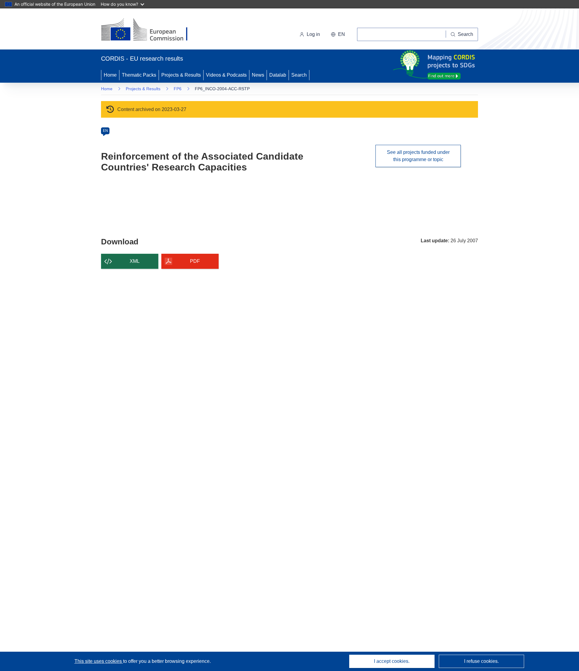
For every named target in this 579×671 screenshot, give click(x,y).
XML (135, 261)
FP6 (178, 88)
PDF (195, 261)
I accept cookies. (392, 661)
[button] (338, 34)
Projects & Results (181, 75)
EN (105, 131)
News (258, 75)
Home (110, 75)
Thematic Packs (139, 75)
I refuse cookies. (481, 661)
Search (299, 75)
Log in (313, 34)
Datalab (277, 75)
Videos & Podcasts (226, 75)
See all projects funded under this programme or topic (418, 156)
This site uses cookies (98, 661)
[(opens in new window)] (149, 30)
